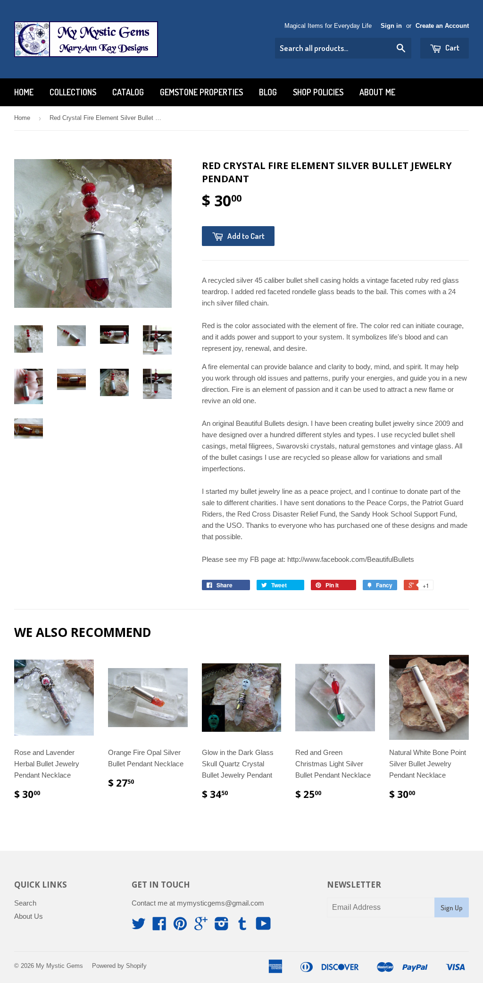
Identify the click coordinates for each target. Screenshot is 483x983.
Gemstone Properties (201, 92)
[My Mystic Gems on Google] (201, 927)
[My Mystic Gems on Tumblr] (242, 927)
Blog (268, 92)
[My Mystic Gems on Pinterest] (180, 927)
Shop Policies (318, 92)
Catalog (128, 92)
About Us (28, 916)
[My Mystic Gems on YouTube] (263, 927)
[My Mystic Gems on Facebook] (159, 927)
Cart (451, 47)
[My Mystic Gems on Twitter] (139, 927)
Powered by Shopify (119, 965)
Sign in (391, 25)
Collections (73, 92)
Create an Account (442, 25)
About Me (377, 92)
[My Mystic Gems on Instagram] (222, 927)
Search (25, 903)
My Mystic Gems (59, 965)
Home (23, 92)
